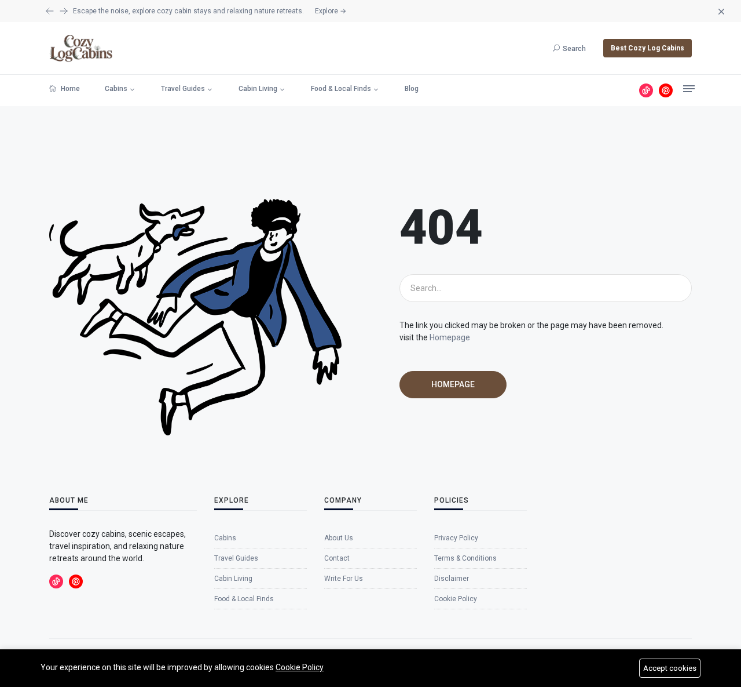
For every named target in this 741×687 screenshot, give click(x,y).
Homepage (450, 337)
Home (69, 89)
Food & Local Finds (341, 89)
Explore (330, 11)
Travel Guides (183, 89)
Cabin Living (258, 89)
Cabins (116, 89)
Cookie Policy (300, 667)
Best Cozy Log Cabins (647, 48)
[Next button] (49, 11)
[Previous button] (63, 11)
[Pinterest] (666, 90)
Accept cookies (669, 668)
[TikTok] (646, 90)
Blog (412, 89)
